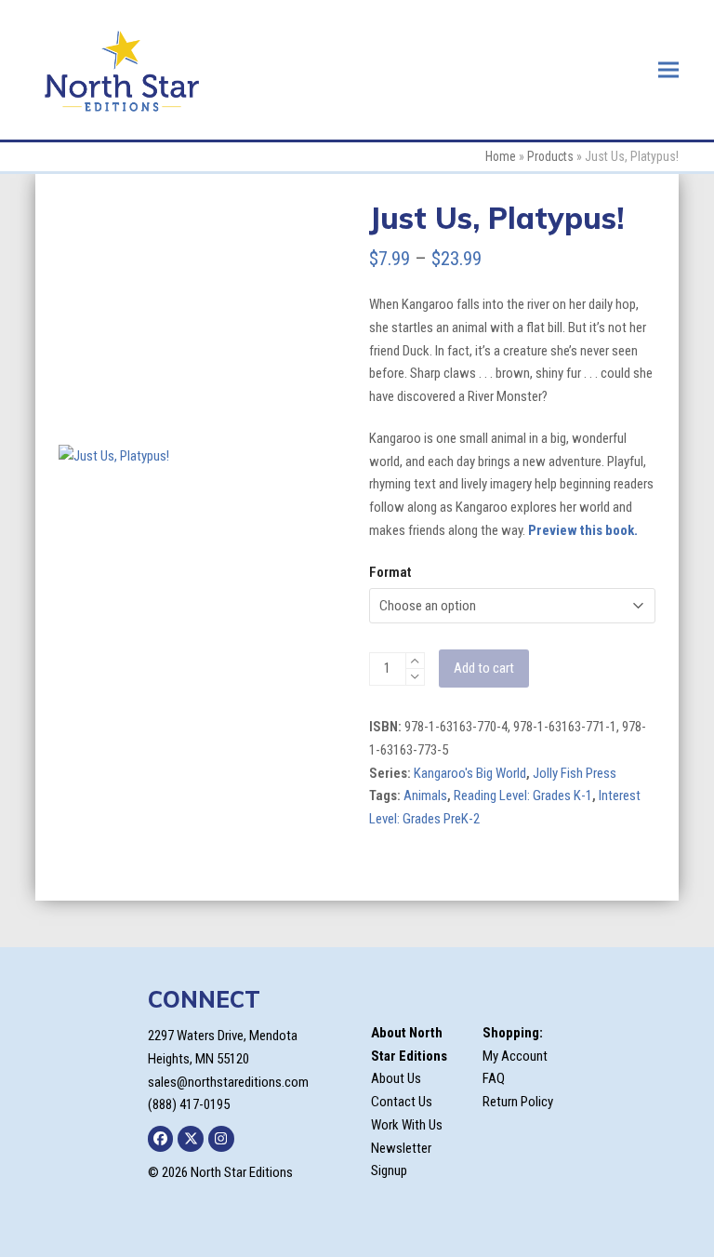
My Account (515, 1056)
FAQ (494, 1078)
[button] (668, 69)
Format (390, 572)
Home (500, 156)
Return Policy (518, 1101)
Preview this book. (583, 530)
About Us (396, 1078)
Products (550, 156)
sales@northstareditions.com (228, 1082)
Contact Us (401, 1101)
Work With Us (407, 1125)
